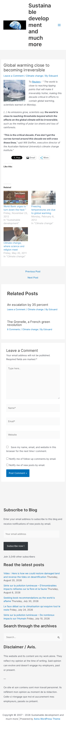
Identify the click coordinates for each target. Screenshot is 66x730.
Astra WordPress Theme (47, 718)
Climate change (34, 75)
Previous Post (32, 271)
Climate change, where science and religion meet (14, 246)
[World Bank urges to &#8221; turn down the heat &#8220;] (16, 198)
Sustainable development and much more (39, 25)
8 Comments (13, 329)
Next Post (33, 278)
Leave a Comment (14, 75)
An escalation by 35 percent (27, 304)
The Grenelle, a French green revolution (28, 323)
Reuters (36, 81)
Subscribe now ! (15, 546)
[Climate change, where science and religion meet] (16, 234)
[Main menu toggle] (59, 24)
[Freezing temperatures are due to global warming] (43, 198)
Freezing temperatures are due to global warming (43, 209)
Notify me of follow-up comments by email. (32, 459)
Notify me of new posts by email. (27, 465)
